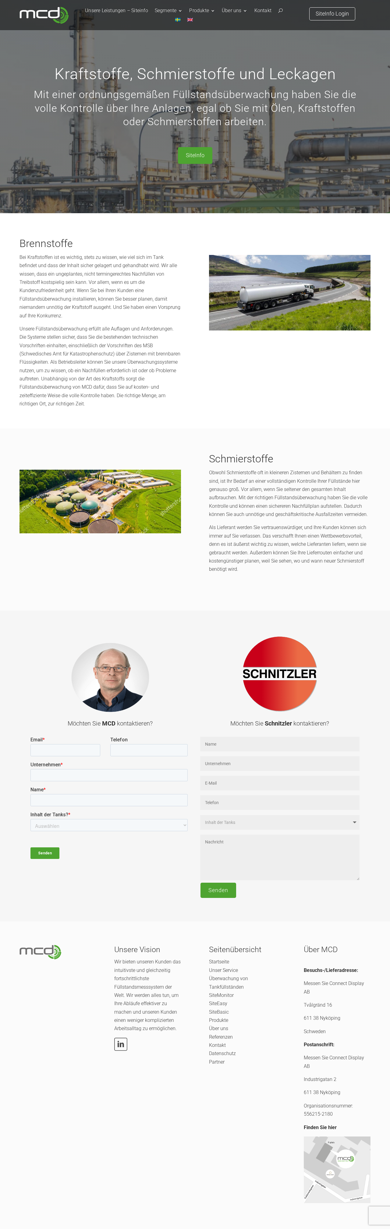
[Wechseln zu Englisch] (190, 21)
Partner (217, 1062)
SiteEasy (218, 1003)
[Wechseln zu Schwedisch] (178, 21)
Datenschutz (222, 1053)
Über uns (232, 11)
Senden (218, 890)
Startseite (219, 962)
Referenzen (221, 1037)
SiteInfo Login (332, 13)
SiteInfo (195, 155)
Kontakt (262, 11)
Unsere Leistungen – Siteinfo (116, 11)
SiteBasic (219, 1012)
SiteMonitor (221, 995)
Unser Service (223, 970)
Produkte (199, 11)
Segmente (166, 11)
